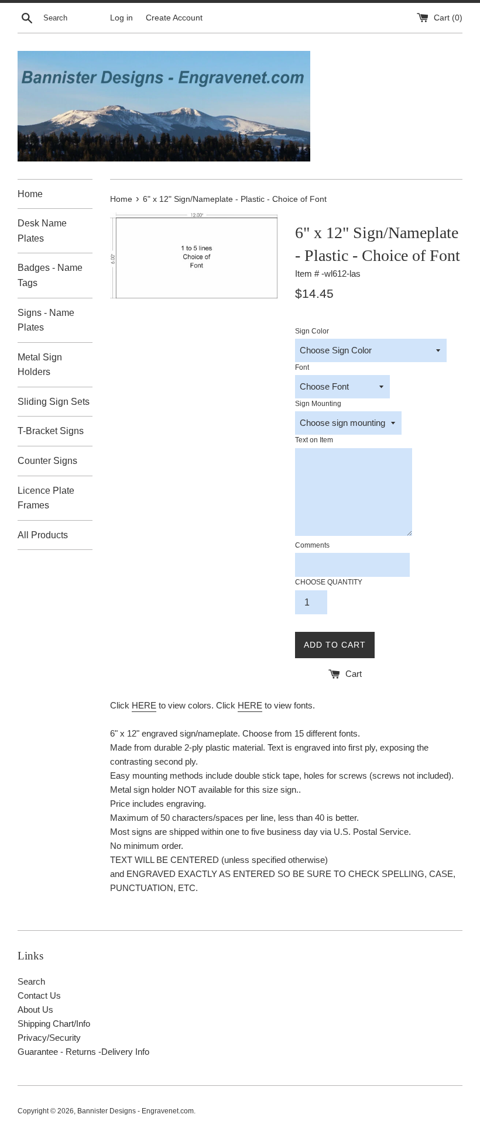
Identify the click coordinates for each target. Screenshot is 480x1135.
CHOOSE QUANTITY (328, 582)
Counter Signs (47, 461)
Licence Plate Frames (46, 498)
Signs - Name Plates (46, 320)
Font (302, 367)
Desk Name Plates (42, 230)
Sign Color (312, 331)
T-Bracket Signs (51, 431)
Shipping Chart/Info (54, 1024)
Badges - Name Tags (50, 275)
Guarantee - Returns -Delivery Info (83, 1052)
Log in (121, 17)
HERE (144, 705)
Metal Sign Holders (40, 364)
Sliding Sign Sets (54, 402)
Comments (312, 545)
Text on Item (314, 440)
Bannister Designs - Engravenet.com (135, 1111)
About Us (35, 1009)
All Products (43, 535)
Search (31, 981)
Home (30, 194)
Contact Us (39, 995)
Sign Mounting (318, 404)
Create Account (174, 17)
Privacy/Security (49, 1038)
